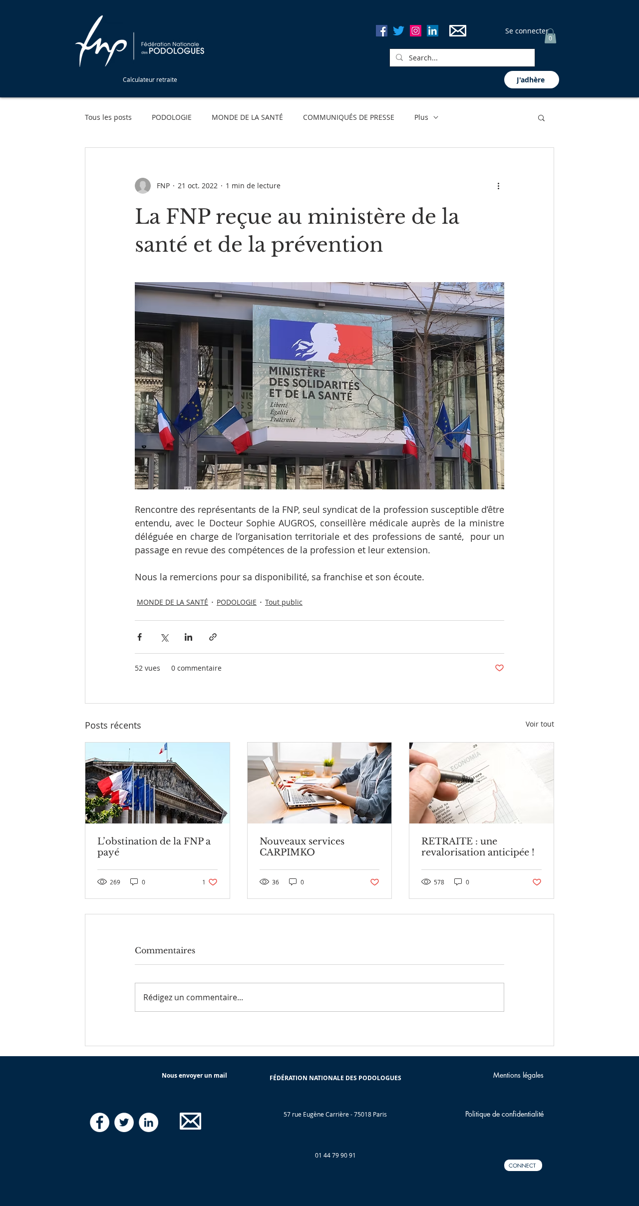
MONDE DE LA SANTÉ (247, 117)
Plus (421, 117)
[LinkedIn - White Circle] (148, 1122)
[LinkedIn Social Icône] (432, 30)
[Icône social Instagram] (415, 30)
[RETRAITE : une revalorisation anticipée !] (481, 783)
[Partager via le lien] (213, 637)
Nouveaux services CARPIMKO (302, 847)
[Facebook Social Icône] (381, 30)
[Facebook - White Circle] (99, 1122)
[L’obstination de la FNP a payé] (157, 783)
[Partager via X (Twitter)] (164, 637)
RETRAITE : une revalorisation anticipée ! (478, 847)
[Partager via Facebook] (139, 637)
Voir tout (540, 724)
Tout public (284, 602)
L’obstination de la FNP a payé (154, 847)
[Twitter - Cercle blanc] (124, 1122)
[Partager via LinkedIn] (188, 637)
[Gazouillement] (398, 30)
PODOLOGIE (172, 117)
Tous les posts (108, 117)
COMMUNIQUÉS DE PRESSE (348, 117)
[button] (550, 35)
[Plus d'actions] (498, 186)
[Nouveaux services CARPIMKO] (320, 783)
